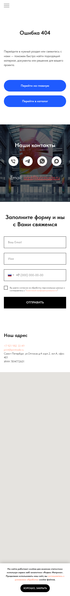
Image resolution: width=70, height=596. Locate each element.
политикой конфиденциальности (41, 290)
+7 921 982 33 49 (14, 345)
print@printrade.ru (14, 349)
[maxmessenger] (56, 161)
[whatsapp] (42, 161)
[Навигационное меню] (6, 6)
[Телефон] (13, 161)
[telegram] (28, 161)
